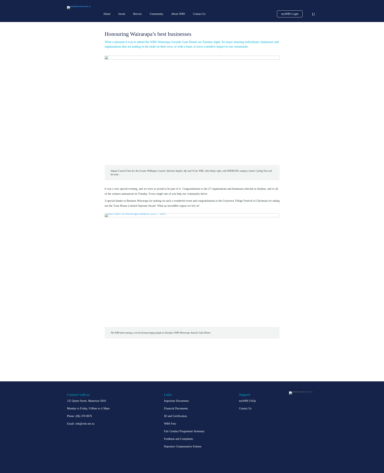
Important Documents (176, 400)
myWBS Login (289, 13)
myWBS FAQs (247, 400)
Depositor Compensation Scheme (182, 446)
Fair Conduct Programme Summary (184, 431)
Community (156, 13)
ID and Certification (175, 416)
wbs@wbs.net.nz (84, 423)
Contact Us (199, 13)
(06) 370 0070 (84, 416)
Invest (121, 13)
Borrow (137, 13)
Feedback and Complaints (178, 438)
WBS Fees (170, 423)
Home (107, 13)
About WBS (178, 13)
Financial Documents (176, 408)
